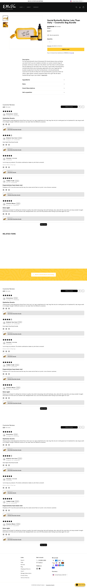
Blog (22, 566)
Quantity (49, 39)
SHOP (21, 7)
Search (22, 560)
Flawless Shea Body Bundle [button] (14, 195)
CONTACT (36, 7)
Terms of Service (25, 577)
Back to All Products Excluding (44, 274)
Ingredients (26, 80)
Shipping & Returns (25, 569)
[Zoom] (26, 32)
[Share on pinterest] (9, 125)
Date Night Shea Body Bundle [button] (14, 129)
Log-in (22, 571)
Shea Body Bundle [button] (12, 172)
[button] (50, 26)
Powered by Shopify (50, 585)
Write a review (69, 106)
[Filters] (79, 107)
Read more (44, 75)
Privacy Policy (24, 575)
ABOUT (29, 7)
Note (24, 84)
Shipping (49, 46)
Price (48, 28)
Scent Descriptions (28, 88)
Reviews (23, 564)
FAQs (22, 562)
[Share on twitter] (6, 124)
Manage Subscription (26, 573)
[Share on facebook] (3, 125)
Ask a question (27, 92)
